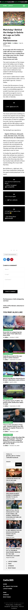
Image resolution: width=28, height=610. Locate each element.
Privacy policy (9, 604)
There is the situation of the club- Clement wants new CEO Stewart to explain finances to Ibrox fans (13, 427)
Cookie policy (18, 604)
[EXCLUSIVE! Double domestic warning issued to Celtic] (14, 488)
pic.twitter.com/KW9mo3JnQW (12, 198)
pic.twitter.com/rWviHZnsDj (15, 183)
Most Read (12, 568)
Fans (9, 563)
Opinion (11, 566)
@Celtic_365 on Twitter (13, 455)
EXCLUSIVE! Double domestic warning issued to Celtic (12, 495)
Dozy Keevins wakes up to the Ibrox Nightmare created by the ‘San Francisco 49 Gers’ (13, 552)
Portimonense (10, 254)
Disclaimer (7, 606)
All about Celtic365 (10, 586)
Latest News (7, 43)
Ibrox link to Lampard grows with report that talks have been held (12, 333)
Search (8, 461)
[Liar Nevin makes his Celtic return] (14, 473)
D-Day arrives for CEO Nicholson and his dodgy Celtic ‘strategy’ (14, 533)
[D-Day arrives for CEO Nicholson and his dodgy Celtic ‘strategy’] (14, 524)
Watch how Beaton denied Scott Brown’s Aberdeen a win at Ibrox (14, 379)
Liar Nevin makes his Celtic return (13, 479)
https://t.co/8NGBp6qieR (10, 105)
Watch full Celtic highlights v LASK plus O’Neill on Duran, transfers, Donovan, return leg (13, 513)
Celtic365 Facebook (12, 457)
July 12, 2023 (18, 187)
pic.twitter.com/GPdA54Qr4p (12, 214)
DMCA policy (14, 606)
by (15, 43)
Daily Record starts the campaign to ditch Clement (12, 356)
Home (5, 584)
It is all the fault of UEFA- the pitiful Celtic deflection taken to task (13, 402)
